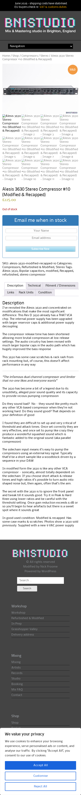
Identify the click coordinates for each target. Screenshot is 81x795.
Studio (15, 678)
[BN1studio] (40, 27)
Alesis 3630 (10, 271)
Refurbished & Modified (38, 267)
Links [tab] (10, 292)
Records (16, 673)
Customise (40, 776)
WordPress (48, 571)
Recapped (66, 271)
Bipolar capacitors (31, 271)
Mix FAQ (17, 689)
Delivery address (22, 634)
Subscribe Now (40, 249)
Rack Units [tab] (26, 292)
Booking (17, 684)
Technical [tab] (34, 285)
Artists (16, 667)
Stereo (44, 56)
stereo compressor (33, 274)
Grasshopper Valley (24, 629)
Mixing (16, 662)
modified (52, 271)
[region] (40, 761)
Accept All (40, 765)
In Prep (16, 623)
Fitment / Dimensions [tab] (60, 285)
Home (6, 56)
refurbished (10, 274)
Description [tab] (15, 285)
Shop (15, 56)
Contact (16, 695)
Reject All (40, 786)
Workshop (18, 612)
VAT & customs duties (53, 7)
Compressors (29, 56)
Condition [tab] (45, 292)
